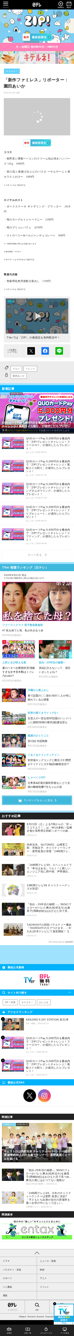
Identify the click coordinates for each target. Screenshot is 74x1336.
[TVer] (37, 37)
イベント (44, 1287)
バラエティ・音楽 (12, 1269)
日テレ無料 (44, 980)
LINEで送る (59, 351)
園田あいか (19, 376)
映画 (42, 1269)
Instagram (44, 1095)
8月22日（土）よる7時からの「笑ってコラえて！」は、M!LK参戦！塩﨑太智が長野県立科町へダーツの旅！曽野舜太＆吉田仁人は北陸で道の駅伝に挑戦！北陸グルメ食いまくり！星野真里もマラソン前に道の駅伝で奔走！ (49, 828)
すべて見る (35, 554)
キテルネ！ (12, 71)
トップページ (12, 1310)
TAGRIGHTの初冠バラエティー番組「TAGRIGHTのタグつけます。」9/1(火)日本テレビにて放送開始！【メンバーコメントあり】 (49, 928)
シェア (45, 351)
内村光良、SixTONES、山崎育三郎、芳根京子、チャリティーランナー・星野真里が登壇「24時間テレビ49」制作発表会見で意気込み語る (49, 848)
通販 (5, 1295)
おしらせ (44, 1002)
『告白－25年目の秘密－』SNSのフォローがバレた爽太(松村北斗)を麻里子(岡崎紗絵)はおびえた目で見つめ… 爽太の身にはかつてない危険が (49, 908)
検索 (37, 1310)
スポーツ (7, 1278)
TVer (37, 142)
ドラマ (6, 1261)
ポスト (31, 351)
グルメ (16, 368)
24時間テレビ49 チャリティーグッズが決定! (48, 887)
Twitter (29, 1095)
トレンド (30, 368)
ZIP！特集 (10, 1002)
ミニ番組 (7, 1287)
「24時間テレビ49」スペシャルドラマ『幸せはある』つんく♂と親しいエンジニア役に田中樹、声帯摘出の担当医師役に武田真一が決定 (49, 868)
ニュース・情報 (48, 1261)
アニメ (43, 1278)
